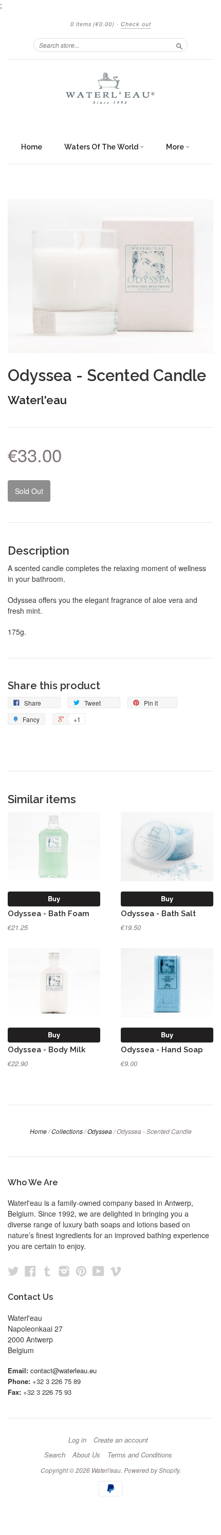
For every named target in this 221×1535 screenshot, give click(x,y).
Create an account (121, 1440)
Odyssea (99, 1131)
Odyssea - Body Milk (46, 1049)
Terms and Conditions (139, 1454)
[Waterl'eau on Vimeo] (115, 1271)
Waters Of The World (102, 147)
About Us (86, 1454)
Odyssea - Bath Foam (48, 913)
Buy (54, 898)
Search (54, 1454)
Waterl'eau (37, 400)
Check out (136, 24)
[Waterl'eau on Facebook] (30, 1271)
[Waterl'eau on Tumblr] (47, 1271)
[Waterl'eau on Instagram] (64, 1271)
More (176, 147)
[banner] (110, 93)
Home (31, 147)
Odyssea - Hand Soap (162, 1049)
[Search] (179, 45)
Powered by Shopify (151, 1470)
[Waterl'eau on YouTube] (98, 1271)
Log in (77, 1440)
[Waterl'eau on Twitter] (13, 1271)
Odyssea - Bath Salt (158, 913)
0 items (92, 24)
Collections (67, 1131)
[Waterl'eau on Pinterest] (81, 1271)
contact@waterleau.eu (63, 1370)
